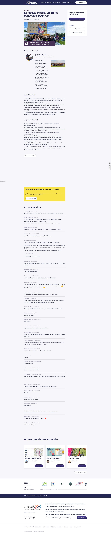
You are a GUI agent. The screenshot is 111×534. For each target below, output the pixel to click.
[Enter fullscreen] (109, 163)
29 (30, 19)
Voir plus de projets (82, 472)
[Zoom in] (109, 166)
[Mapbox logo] (2, 181)
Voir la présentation (31, 155)
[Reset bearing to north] (109, 169)
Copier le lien (78, 28)
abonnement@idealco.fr (53, 517)
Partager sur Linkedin (77, 32)
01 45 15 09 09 (66, 517)
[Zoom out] (109, 167)
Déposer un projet (82, 2)
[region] (55, 172)
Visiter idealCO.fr (81, 517)
